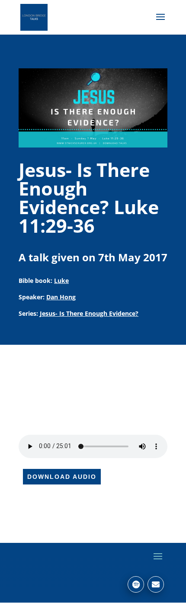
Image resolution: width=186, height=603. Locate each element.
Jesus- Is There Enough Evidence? (89, 313)
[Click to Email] (156, 584)
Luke (61, 280)
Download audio (61, 476)
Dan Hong (61, 297)
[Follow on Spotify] (136, 584)
